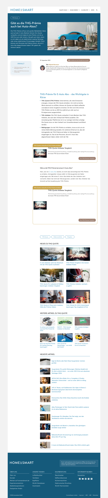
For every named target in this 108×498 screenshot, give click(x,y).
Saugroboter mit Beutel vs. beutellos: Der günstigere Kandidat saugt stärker (68, 427)
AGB (90, 495)
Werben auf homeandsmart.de (19, 481)
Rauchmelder (59, 475)
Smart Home (63, 10)
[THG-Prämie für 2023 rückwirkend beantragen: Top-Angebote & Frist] (78, 296)
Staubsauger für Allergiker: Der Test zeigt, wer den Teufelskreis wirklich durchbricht (68, 417)
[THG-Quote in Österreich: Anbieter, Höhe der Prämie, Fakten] (52, 296)
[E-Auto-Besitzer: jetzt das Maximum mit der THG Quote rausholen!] (52, 254)
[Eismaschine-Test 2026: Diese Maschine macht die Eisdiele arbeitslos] (45, 399)
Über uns (13, 475)
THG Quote (15, 18)
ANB (87, 495)
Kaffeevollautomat (61, 478)
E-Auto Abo (53, 172)
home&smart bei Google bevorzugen (79, 60)
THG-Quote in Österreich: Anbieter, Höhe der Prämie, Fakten (51, 306)
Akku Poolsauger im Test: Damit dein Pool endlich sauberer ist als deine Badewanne (70, 408)
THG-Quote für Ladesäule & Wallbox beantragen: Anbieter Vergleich (51, 285)
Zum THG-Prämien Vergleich (87, 158)
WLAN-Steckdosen (38, 483)
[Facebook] (80, 479)
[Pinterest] (86, 479)
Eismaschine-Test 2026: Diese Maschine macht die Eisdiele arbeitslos (70, 399)
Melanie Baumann (54, 64)
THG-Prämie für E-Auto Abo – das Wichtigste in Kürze (21, 68)
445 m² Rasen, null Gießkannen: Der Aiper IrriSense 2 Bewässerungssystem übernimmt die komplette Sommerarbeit (69, 390)
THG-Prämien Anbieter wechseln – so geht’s (77, 285)
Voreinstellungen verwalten (71, 495)
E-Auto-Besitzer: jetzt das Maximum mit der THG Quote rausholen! (51, 264)
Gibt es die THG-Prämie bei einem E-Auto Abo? (21, 71)
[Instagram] (89, 479)
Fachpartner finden (16, 488)
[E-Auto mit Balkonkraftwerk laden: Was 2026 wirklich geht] (45, 445)
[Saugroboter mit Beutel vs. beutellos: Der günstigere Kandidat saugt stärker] (45, 426)
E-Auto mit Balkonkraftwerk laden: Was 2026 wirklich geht (70, 445)
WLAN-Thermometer (62, 486)
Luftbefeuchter (37, 475)
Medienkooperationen (17, 486)
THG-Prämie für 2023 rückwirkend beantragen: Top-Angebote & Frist (77, 306)
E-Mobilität (84, 10)
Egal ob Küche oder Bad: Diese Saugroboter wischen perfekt (68, 362)
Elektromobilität (58, 237)
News (92, 10)
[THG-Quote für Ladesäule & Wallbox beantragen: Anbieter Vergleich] (52, 275)
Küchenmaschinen (61, 481)
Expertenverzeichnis (16, 483)
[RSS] (91, 479)
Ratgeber (69, 237)
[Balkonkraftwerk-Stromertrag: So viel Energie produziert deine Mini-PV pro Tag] (45, 436)
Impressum (81, 495)
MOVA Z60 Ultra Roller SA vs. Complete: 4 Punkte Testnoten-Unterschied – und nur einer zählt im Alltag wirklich (69, 380)
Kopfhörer (35, 481)
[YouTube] (83, 479)
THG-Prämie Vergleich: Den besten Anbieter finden (77, 264)
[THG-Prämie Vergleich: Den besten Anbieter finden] (78, 254)
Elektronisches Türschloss (63, 483)
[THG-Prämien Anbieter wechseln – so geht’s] (78, 275)
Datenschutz (95, 495)
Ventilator (35, 478)
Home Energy (74, 10)
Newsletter (81, 475)
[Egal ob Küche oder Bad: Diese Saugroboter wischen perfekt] (45, 362)
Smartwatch (36, 486)
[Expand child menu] (68, 10)
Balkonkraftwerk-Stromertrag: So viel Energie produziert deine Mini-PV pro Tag (70, 436)
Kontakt (12, 478)
